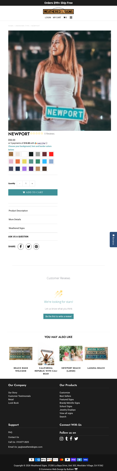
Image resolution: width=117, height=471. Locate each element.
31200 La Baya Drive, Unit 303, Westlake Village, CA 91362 (75, 465)
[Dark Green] (38, 163)
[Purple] (31, 171)
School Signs (66, 406)
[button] (33, 143)
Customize (65, 392)
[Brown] (44, 171)
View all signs (66, 413)
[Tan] (38, 171)
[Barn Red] (44, 156)
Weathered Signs (17, 228)
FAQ (10, 432)
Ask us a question (18, 236)
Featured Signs (67, 399)
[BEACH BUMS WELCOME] (20, 353)
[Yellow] (24, 163)
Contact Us (13, 437)
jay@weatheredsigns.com (30, 447)
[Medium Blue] (11, 171)
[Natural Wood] (11, 156)
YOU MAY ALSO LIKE (58, 337)
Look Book (13, 403)
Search (63, 416)
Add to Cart (34, 192)
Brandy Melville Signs (70, 403)
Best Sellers (65, 396)
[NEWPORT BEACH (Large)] (71, 353)
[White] (24, 156)
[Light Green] (31, 163)
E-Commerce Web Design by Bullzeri (56, 469)
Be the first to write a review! (58, 316)
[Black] (31, 156)
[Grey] (38, 156)
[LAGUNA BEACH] (96, 353)
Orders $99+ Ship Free (58, 3)
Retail (11, 399)
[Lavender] (24, 171)
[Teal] (44, 163)
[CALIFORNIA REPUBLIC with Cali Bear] (46, 353)
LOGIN (48, 17)
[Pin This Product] (36, 247)
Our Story (12, 392)
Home (10, 26)
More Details (15, 219)
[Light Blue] (51, 163)
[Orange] (17, 163)
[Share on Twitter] (29, 247)
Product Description (18, 210)
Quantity (11, 183)
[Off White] (17, 156)
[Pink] (11, 163)
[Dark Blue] (17, 171)
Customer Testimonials (19, 396)
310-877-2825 (22, 442)
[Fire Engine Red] (51, 156)
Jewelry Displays (68, 410)
